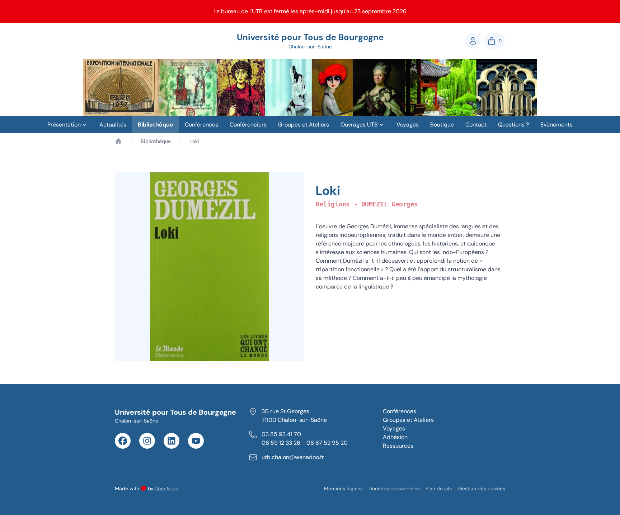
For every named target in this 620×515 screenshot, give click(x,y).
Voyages (407, 124)
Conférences (201, 124)
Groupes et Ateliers (303, 124)
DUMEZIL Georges (389, 204)
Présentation (64, 124)
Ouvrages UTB (359, 124)
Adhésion (395, 437)
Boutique (442, 124)
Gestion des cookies (481, 488)
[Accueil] (118, 141)
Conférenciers (248, 124)
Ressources (398, 445)
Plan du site (439, 488)
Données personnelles (394, 488)
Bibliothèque (155, 124)
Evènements (556, 124)
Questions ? (513, 124)
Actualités (112, 124)
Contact (476, 124)
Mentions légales (343, 488)
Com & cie (166, 488)
